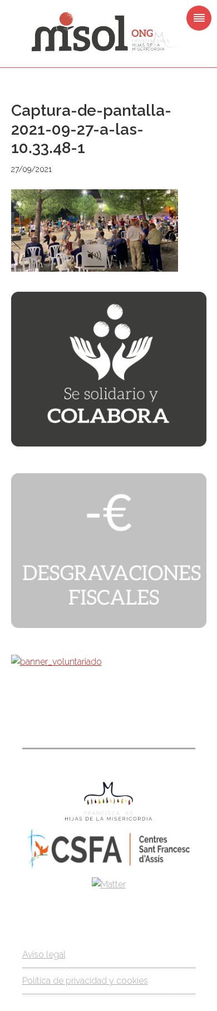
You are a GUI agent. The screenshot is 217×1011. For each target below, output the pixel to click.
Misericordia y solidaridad (108, 32)
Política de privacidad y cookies (85, 980)
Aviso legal (44, 954)
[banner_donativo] (108, 443)
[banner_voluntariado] (56, 661)
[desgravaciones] (108, 625)
